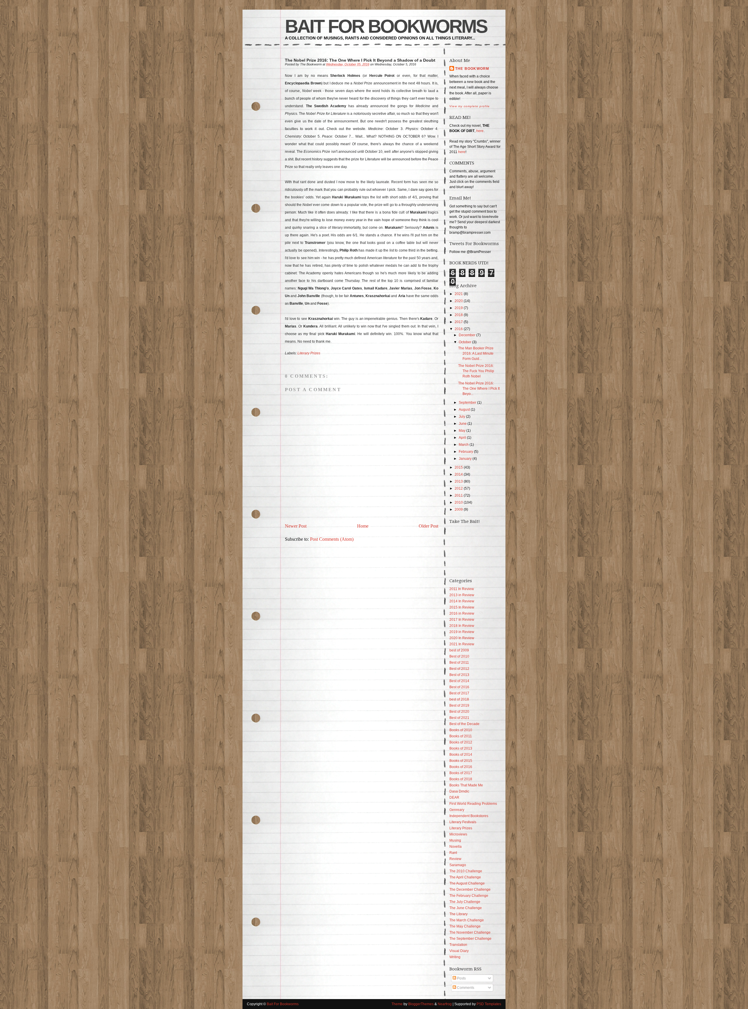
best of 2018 (459, 699)
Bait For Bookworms (386, 26)
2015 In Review (461, 607)
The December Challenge (470, 889)
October (465, 342)
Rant (453, 853)
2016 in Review (461, 613)
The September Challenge (470, 939)
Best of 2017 (459, 693)
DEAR (454, 797)
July (462, 417)
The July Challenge (464, 902)
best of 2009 (459, 650)
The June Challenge (465, 908)
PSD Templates (489, 1004)
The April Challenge (465, 877)
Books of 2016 (460, 767)
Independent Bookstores (468, 816)
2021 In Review (461, 644)
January (465, 459)
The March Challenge (466, 920)
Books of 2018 (460, 779)
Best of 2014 (459, 681)
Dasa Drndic (459, 791)
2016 (459, 329)
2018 (459, 315)
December (467, 335)
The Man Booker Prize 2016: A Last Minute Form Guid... (476, 353)
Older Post (428, 525)
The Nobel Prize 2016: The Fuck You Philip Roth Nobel (476, 371)
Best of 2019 (459, 705)
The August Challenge (467, 883)
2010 (459, 502)
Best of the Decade (464, 724)
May (462, 431)
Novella (455, 847)
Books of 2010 (460, 730)
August (464, 410)
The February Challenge (468, 896)
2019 (459, 308)
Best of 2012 (459, 669)
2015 (459, 467)
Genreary (456, 810)
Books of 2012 (460, 742)
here (480, 131)
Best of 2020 (459, 712)
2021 (459, 294)
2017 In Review (461, 620)
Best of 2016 (459, 687)
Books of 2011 (460, 736)
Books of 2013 (460, 748)
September (467, 403)
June (463, 424)
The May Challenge (465, 926)
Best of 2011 (459, 662)
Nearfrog (445, 1004)
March (464, 445)
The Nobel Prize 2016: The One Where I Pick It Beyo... (479, 388)
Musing (455, 840)
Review (455, 859)
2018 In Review (461, 626)
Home (362, 525)
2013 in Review (461, 595)
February (466, 452)
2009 (459, 509)
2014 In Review (461, 601)
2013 (459, 481)
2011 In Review (461, 589)
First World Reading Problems (473, 804)
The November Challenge (470, 932)
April (462, 438)
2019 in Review (461, 632)
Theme (397, 1004)
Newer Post (296, 525)
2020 (459, 301)
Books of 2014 (460, 755)
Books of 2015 (460, 761)
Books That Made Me (466, 785)
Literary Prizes (308, 353)
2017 (459, 322)
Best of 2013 (459, 675)
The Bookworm (472, 69)
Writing (454, 957)
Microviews (458, 834)
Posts (461, 978)
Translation (458, 945)
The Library (458, 914)
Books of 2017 (460, 773)
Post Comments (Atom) (332, 539)
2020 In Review (461, 638)
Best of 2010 (459, 656)
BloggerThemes (420, 1004)
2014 (459, 474)
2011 (459, 495)
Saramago (457, 865)
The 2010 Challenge (465, 871)
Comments (465, 988)
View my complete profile (469, 106)
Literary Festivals (462, 822)
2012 (459, 488)
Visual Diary (459, 951)
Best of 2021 (459, 718)
